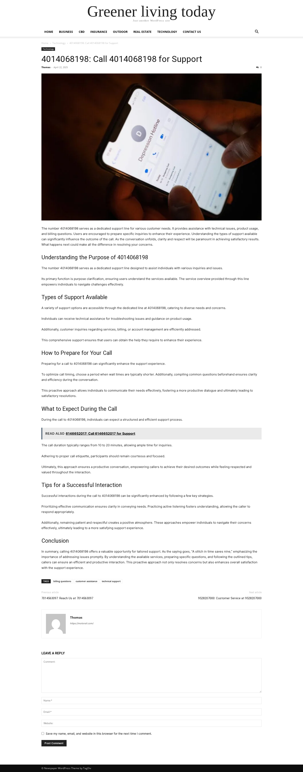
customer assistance (86, 581)
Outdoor (120, 32)
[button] (257, 32)
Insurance (98, 32)
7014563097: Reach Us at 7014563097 (67, 598)
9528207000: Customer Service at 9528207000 (230, 598)
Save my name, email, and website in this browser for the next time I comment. (99, 733)
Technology (167, 32)
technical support (111, 581)
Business (66, 32)
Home (48, 32)
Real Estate (142, 32)
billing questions (62, 581)
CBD (82, 32)
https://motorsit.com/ (82, 623)
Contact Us (192, 32)
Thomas (45, 67)
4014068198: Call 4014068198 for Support (121, 59)
